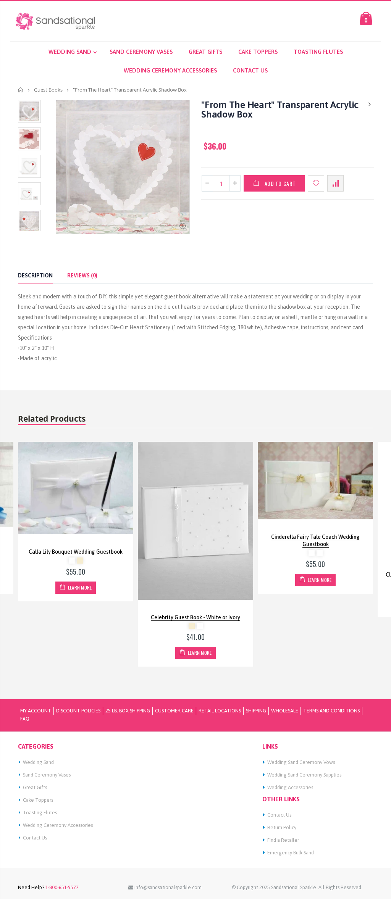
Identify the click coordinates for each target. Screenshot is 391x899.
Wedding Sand (38, 762)
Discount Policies (78, 711)
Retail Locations (220, 711)
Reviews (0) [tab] (82, 275)
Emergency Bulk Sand (290, 853)
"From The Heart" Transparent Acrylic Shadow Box (280, 109)
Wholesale (284, 711)
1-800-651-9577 (61, 887)
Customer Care (174, 711)
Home (21, 89)
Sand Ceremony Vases (47, 775)
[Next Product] (369, 104)
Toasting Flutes (40, 812)
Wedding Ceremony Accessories (58, 825)
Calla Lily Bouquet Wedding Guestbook (76, 552)
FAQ (24, 719)
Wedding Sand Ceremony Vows (301, 762)
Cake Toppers (38, 800)
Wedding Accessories (290, 787)
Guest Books (48, 89)
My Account (35, 711)
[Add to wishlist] (316, 183)
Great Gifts (35, 787)
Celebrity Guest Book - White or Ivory (195, 617)
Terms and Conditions (331, 711)
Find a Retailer (283, 840)
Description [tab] (35, 275)
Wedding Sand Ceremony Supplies (304, 775)
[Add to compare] (335, 183)
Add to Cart (280, 183)
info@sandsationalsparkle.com (167, 887)
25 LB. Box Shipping (127, 711)
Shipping (256, 711)
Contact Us (35, 838)
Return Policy (281, 827)
